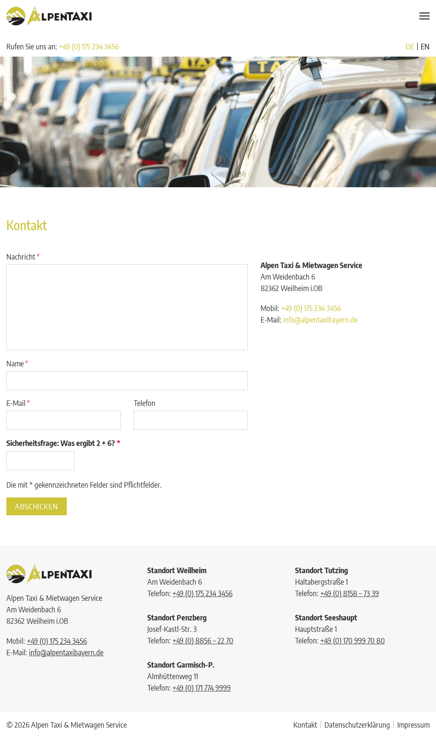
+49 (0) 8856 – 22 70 (202, 640)
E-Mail (17, 403)
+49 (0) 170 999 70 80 (352, 640)
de (410, 46)
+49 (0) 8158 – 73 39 (349, 593)
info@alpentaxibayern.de (320, 319)
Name (16, 363)
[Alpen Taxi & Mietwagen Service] (49, 16)
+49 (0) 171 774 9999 (201, 687)
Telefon (144, 403)
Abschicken (36, 506)
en (425, 46)
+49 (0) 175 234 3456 (89, 46)
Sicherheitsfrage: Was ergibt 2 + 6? (63, 443)
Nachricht (22, 256)
